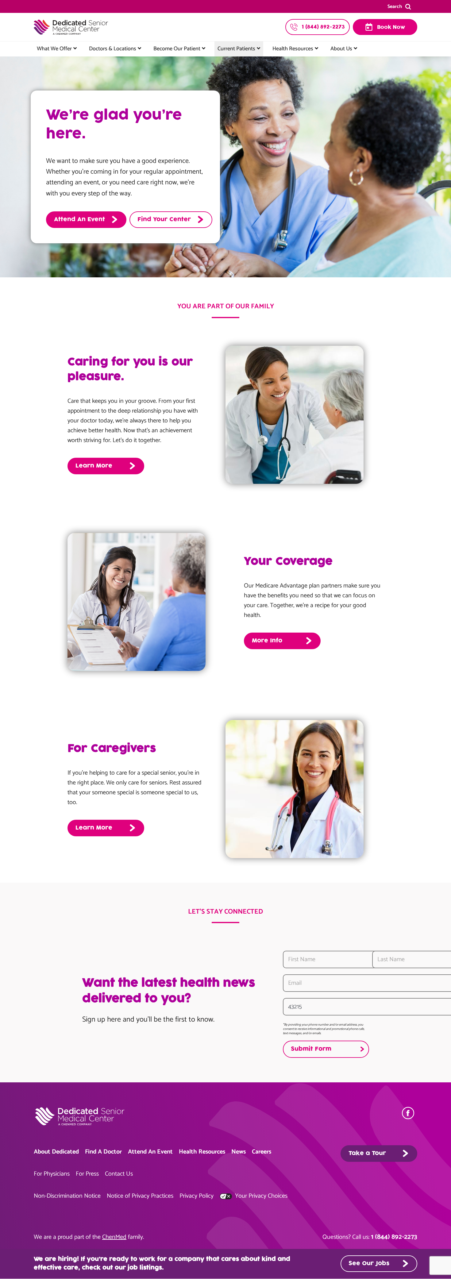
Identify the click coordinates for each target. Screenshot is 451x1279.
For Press (87, 1174)
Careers (261, 1152)
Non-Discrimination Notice (67, 1196)
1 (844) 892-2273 (394, 1236)
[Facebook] (409, 1113)
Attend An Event (150, 1152)
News (238, 1152)
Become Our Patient (176, 48)
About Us (341, 48)
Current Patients (236, 48)
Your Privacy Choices (260, 1196)
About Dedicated (56, 1152)
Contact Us (119, 1174)
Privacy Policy (196, 1196)
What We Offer (54, 48)
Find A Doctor (103, 1152)
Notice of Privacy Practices (140, 1196)
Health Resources (292, 48)
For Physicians (52, 1174)
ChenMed (114, 1237)
